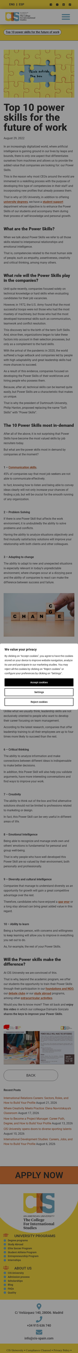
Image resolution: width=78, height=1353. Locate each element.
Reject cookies (39, 701)
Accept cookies (39, 682)
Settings (39, 692)
